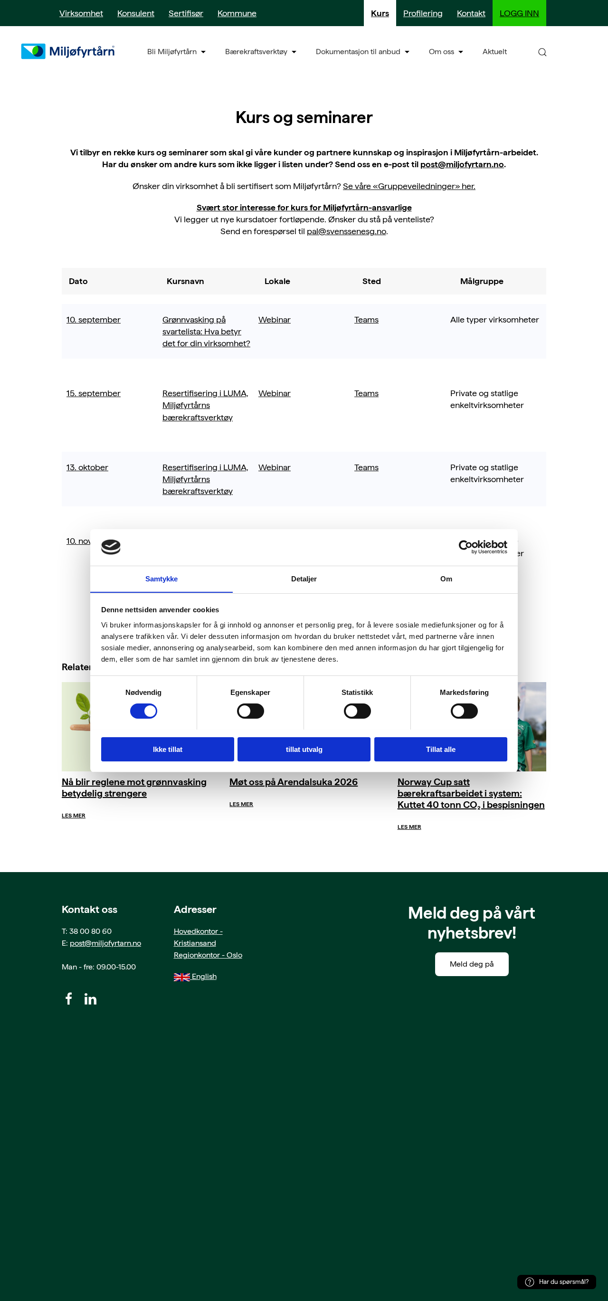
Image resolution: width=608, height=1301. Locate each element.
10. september (93, 319)
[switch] (250, 711)
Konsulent (135, 13)
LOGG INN (519, 13)
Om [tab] (446, 578)
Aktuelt (495, 51)
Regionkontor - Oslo (208, 954)
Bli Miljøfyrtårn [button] (172, 51)
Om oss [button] (441, 51)
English (203, 976)
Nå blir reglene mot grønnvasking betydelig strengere (134, 787)
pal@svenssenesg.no (346, 231)
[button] (542, 51)
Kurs (380, 13)
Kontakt (471, 13)
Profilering (423, 13)
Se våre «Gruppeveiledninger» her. (409, 186)
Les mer (74, 815)
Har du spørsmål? (564, 1281)
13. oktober (87, 467)
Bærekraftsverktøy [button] (256, 51)
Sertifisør (186, 13)
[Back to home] (69, 51)
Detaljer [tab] (304, 578)
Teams (366, 319)
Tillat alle (441, 749)
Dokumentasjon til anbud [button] (358, 51)
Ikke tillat (167, 749)
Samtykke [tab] (161, 578)
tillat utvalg (304, 749)
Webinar (274, 319)
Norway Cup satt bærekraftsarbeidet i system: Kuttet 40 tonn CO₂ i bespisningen (471, 793)
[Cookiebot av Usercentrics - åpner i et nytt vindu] (465, 547)
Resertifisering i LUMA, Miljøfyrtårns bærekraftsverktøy (205, 405)
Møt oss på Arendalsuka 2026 (293, 782)
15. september (93, 393)
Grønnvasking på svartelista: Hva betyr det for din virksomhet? (206, 331)
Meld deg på (472, 964)
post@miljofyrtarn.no (462, 164)
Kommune (237, 13)
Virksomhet (81, 13)
